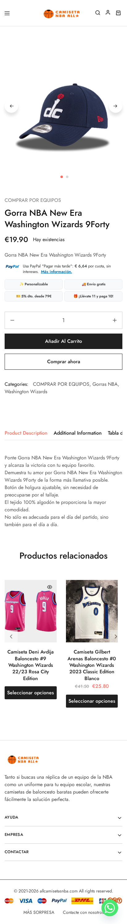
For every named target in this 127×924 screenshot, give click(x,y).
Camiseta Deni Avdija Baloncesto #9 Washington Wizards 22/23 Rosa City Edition (30, 665)
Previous (11, 106)
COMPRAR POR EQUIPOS (33, 200)
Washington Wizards (26, 391)
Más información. (56, 272)
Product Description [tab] (26, 432)
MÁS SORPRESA (38, 912)
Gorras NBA (105, 384)
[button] (115, 636)
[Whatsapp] (109, 908)
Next (115, 106)
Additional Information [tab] (78, 432)
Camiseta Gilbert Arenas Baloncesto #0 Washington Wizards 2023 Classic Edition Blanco (92, 665)
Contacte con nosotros (83, 912)
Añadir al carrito (63, 341)
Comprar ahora (63, 361)
